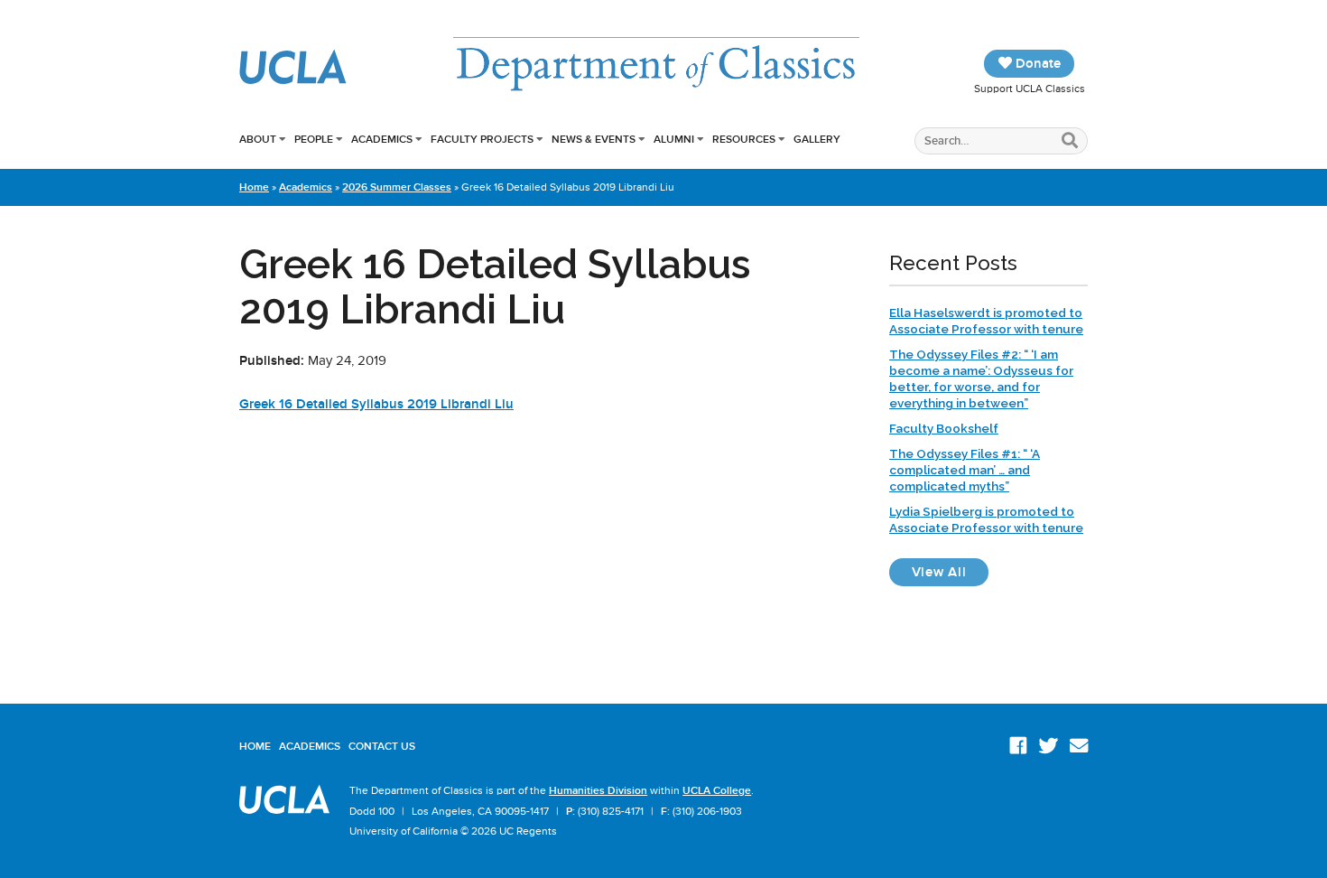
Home (254, 187)
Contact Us (381, 746)
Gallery (816, 139)
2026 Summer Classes (396, 187)
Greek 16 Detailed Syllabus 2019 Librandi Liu (376, 404)
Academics (382, 139)
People (313, 139)
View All (950, 571)
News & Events (594, 139)
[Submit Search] (1070, 141)
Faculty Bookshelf (943, 428)
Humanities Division (598, 790)
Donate (1036, 63)
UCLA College (716, 790)
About (257, 139)
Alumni (674, 139)
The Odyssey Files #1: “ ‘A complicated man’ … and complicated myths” (964, 469)
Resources (743, 139)
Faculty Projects (482, 139)
